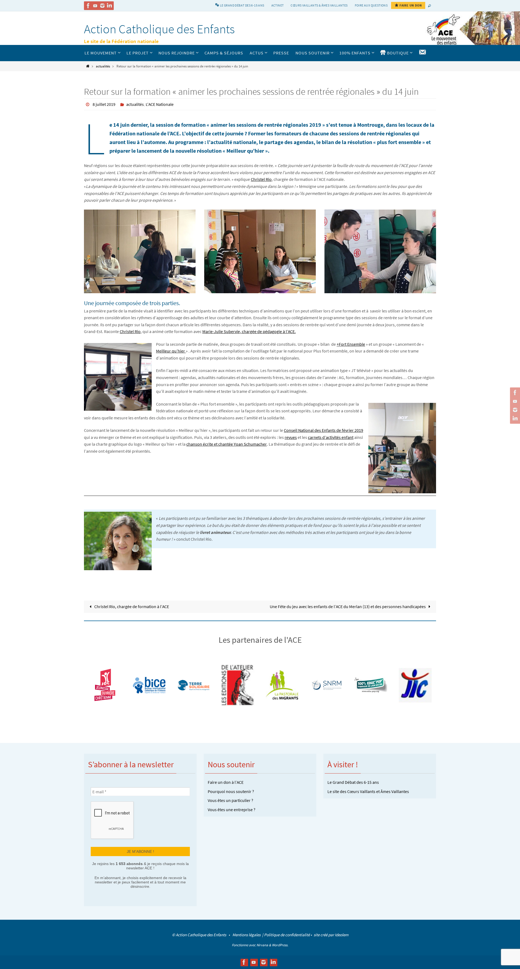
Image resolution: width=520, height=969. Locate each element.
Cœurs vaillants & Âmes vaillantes (319, 5)
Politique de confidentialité (287, 934)
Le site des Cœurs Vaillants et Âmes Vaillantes (368, 791)
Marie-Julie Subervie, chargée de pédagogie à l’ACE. (249, 331)
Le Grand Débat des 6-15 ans (353, 782)
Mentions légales (246, 934)
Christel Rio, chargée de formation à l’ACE (131, 606)
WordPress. (280, 945)
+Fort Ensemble (351, 344)
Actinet (277, 5)
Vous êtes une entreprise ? (231, 809)
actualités (103, 66)
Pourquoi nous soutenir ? (231, 791)
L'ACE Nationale (160, 104)
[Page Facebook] (88, 5)
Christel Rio (261, 179)
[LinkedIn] (109, 5)
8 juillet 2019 (104, 104)
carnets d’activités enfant (330, 437)
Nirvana (262, 945)
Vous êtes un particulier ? (230, 800)
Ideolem (341, 934)
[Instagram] (102, 5)
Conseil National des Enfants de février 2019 (323, 430)
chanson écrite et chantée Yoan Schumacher (226, 444)
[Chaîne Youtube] (95, 5)
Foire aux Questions (371, 5)
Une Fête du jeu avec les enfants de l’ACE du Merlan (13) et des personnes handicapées (348, 606)
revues (291, 437)
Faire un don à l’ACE (225, 782)
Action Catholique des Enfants (159, 29)
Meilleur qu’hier (171, 351)
